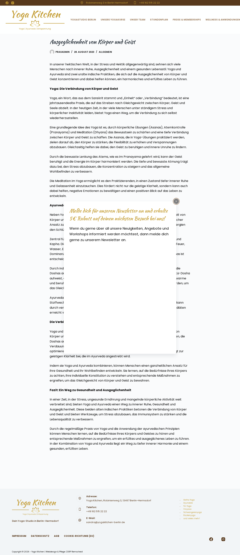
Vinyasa (187, 509)
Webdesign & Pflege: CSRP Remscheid (64, 551)
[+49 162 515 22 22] (135, 2)
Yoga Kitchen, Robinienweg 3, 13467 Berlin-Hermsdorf (118, 500)
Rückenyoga (189, 515)
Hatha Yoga (189, 499)
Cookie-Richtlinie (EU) (79, 536)
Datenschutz (40, 536)
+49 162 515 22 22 (149, 3)
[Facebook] (7, 3)
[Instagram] (12, 3)
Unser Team (137, 19)
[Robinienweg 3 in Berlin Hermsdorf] (81, 2)
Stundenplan (159, 19)
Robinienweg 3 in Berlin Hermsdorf (107, 3)
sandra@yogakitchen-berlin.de (105, 522)
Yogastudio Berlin (83, 19)
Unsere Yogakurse (113, 19)
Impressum (19, 536)
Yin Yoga (187, 506)
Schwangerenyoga (192, 512)
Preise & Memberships (187, 19)
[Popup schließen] (176, 201)
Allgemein (105, 52)
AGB (56, 536)
